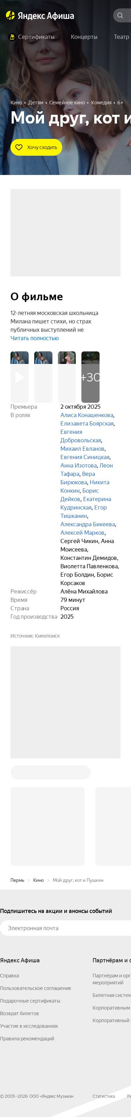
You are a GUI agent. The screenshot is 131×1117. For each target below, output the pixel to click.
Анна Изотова (78, 465)
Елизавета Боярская (87, 423)
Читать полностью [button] (34, 338)
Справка (9, 869)
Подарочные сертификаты (30, 895)
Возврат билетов (19, 907)
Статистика (104, 990)
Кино (38, 774)
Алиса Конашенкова (86, 415)
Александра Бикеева (87, 524)
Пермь (17, 774)
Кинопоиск (47, 636)
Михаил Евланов (82, 448)
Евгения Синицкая (84, 457)
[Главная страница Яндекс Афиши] (10, 15)
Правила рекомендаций (27, 932)
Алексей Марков (82, 532)
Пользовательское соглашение (35, 882)
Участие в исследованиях (29, 920)
